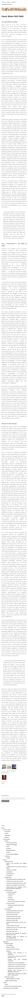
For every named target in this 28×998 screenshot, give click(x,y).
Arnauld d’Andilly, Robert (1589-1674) (14, 910)
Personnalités (8, 909)
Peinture (6, 841)
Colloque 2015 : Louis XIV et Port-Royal (16, 966)
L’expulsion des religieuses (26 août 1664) (15, 885)
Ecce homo (8, 848)
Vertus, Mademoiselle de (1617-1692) (14, 939)
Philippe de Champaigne (11, 844)
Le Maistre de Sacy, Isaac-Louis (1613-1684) (16, 927)
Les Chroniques (9, 945)
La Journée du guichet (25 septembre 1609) (15, 879)
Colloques (8, 951)
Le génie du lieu (11, 893)
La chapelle (10, 907)
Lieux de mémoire (9, 890)
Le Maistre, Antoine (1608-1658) (13, 918)
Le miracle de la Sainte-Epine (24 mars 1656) (16, 883)
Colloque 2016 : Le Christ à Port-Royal (16, 968)
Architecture (7, 856)
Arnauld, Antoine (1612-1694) (12, 912)
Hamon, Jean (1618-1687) (11, 914)
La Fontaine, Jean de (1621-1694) (13, 916)
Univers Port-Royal (10, 947)
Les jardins (10, 897)
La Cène (8, 852)
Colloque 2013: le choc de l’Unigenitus (16, 962)
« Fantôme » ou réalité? (11, 870)
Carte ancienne (11, 899)
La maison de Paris (10, 903)
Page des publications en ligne (13, 978)
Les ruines (10, 895)
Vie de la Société (6, 829)
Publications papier (9, 943)
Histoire (5, 859)
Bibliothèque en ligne (7, 4)
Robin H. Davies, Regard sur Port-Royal (16, 901)
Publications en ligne (9, 977)
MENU (3, 828)
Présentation (7, 831)
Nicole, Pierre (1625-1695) (12, 920)
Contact (8, 2)
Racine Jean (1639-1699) (11, 931)
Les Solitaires (9, 875)
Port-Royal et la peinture (11, 842)
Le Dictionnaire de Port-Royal (12, 949)
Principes (8, 857)
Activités (6, 833)
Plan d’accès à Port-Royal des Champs (13, 986)
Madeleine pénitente (10, 850)
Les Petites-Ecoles (10, 873)
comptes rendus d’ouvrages (11, 980)
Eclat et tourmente (9, 861)
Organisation (7, 835)
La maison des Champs (11, 892)
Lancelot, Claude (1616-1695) (12, 925)
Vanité (7, 846)
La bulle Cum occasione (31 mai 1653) (14, 881)
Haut (3, 995)
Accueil (3, 2)
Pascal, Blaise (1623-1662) (12, 929)
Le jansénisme (9, 871)
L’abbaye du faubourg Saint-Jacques (16, 905)
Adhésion (7, 837)
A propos (13, 2)
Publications (5, 941)
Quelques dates (8, 877)
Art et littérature (6, 839)
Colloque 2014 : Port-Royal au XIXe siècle (17, 964)
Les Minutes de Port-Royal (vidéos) (10, 988)
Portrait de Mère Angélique (12, 854)
